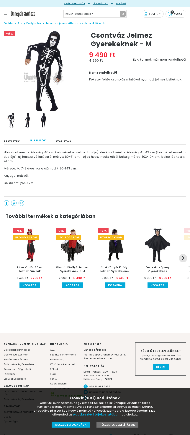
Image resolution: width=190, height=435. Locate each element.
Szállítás (63, 141)
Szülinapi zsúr (74, 3)
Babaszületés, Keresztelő (19, 364)
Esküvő (121, 3)
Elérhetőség (57, 359)
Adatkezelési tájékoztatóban (96, 414)
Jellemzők (37, 140)
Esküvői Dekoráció (15, 378)
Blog (53, 374)
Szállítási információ (63, 354)
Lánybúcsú (100, 3)
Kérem (161, 367)
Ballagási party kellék (17, 349)
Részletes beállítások (117, 425)
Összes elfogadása (71, 425)
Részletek (12, 141)
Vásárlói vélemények (63, 364)
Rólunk (54, 369)
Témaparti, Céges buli (17, 369)
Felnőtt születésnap (15, 359)
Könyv (54, 378)
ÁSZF (53, 349)
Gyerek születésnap (16, 354)
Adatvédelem (58, 383)
